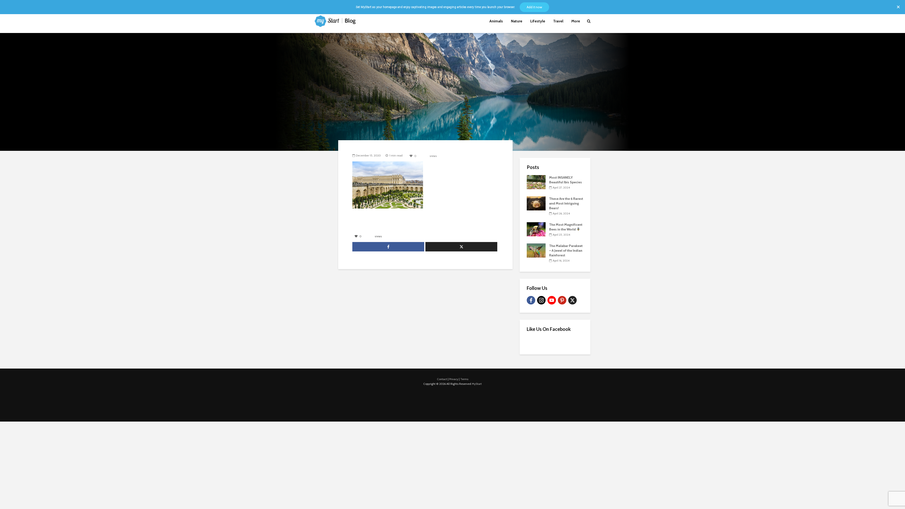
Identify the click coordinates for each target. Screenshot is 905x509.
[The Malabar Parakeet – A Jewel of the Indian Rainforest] (536, 250)
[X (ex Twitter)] (572, 300)
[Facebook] (531, 300)
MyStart (477, 384)
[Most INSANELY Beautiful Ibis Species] (536, 182)
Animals (496, 21)
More (575, 21)
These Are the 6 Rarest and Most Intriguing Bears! (566, 203)
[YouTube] (551, 300)
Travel (558, 21)
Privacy (453, 379)
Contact (442, 379)
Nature (516, 21)
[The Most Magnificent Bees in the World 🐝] (536, 229)
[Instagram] (541, 300)
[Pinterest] (562, 300)
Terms (464, 379)
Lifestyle (537, 21)
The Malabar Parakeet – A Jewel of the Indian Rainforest (566, 250)
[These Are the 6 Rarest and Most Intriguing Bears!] (536, 203)
